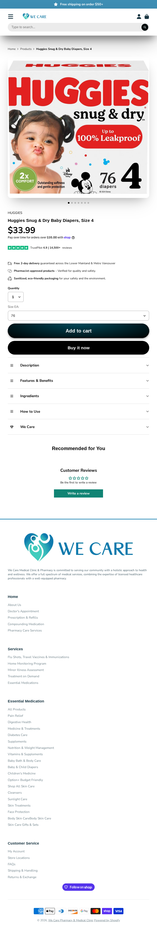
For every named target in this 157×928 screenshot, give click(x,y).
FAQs (11, 864)
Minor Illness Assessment (26, 670)
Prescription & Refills (23, 617)
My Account (16, 851)
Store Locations (19, 858)
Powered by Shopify (107, 920)
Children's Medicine (22, 773)
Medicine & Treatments (24, 728)
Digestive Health (19, 722)
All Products (17, 709)
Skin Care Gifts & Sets (23, 824)
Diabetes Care (17, 735)
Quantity (13, 288)
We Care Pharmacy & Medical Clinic (70, 920)
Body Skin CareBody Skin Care (29, 818)
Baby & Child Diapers (23, 767)
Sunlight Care (17, 799)
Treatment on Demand (23, 676)
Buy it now (79, 347)
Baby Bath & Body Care (24, 760)
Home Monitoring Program (27, 663)
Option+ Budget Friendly (25, 780)
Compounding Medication (26, 624)
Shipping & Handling (23, 870)
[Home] (34, 16)
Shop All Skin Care (21, 786)
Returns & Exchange (22, 877)
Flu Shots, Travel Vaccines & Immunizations (38, 657)
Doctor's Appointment (23, 611)
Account (139, 16)
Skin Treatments (19, 805)
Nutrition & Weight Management (31, 748)
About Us (14, 605)
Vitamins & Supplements (25, 754)
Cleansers (15, 792)
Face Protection (19, 812)
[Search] (144, 27)
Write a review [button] (78, 493)
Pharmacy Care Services (25, 630)
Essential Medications (23, 683)
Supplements (17, 741)
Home (12, 49)
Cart (146, 16)
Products (26, 49)
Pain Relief (15, 715)
